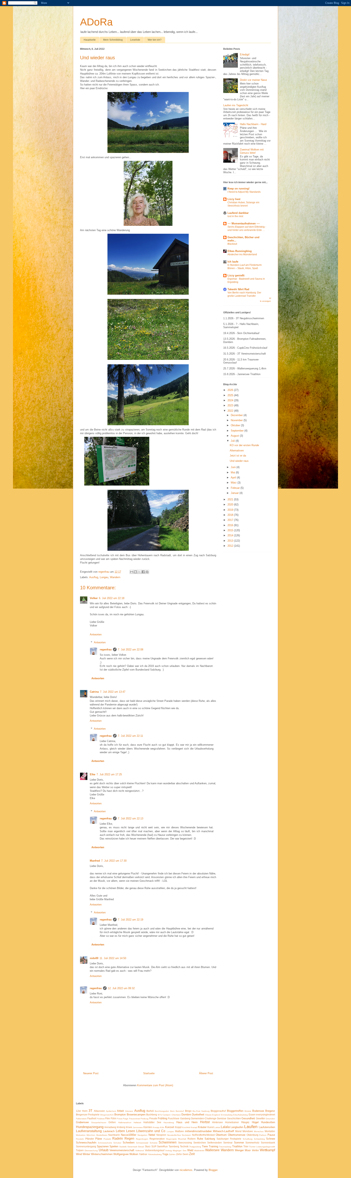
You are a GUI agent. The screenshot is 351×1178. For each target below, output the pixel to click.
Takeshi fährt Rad (238, 289)
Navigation (142, 1135)
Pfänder (89, 1138)
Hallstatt (137, 1122)
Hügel (255, 1122)
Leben (120, 1131)
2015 (231, 530)
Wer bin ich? (154, 39)
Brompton (120, 1114)
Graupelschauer (98, 1122)
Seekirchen (199, 1142)
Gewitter (260, 1118)
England (216, 1115)
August (235, 435)
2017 (231, 519)
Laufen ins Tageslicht (235, 105)
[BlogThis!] (135, 572)
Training (213, 1146)
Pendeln (80, 1139)
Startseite (149, 1073)
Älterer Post (206, 1073)
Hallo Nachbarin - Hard (253, 124)
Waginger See (179, 1150)
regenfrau (106, 649)
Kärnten (147, 1127)
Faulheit (91, 1118)
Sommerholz (252, 1142)
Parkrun (262, 1135)
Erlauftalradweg (240, 1115)
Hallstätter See (152, 1122)
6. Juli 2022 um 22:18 (111, 598)
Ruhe (200, 1138)
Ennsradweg (227, 1115)
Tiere (205, 1146)
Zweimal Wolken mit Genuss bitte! (252, 151)
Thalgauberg (195, 1147)
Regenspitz (171, 1139)
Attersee (129, 1111)
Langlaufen (237, 1127)
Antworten (96, 634)
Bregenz (270, 1110)
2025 (231, 395)
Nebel (151, 1134)
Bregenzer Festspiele (88, 1114)
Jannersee (138, 1127)
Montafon (270, 1131)
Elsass (208, 1115)
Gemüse (221, 1118)
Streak (141, 1147)
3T (90, 1110)
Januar (235, 492)
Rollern (191, 1138)
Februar (235, 487)
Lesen (130, 1131)
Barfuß (150, 1111)
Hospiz (245, 1122)
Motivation (81, 1135)
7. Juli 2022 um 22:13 (130, 818)
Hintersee (217, 1122)
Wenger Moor (243, 1150)
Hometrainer (232, 1122)
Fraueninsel (134, 1118)
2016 (231, 525)
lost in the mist (235, 216)
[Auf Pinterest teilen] (147, 572)
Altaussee (99, 1111)
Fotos (119, 1118)
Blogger (213, 1170)
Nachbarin (114, 1135)
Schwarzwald (142, 1143)
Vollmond (139, 1150)
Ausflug (93, 577)
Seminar (228, 1142)
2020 (231, 504)
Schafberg (247, 1139)
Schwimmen (168, 1142)
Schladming (259, 1139)
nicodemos (186, 1170)
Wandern (115, 577)
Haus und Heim (187, 1122)
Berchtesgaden (162, 1111)
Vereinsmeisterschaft (121, 1150)
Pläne (98, 1138)
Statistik (123, 1147)
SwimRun (162, 1146)
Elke (92, 774)
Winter (86, 1154)
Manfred (95, 860)
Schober (117, 1143)
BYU (160, 1115)
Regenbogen (142, 1139)
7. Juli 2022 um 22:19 (130, 919)
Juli (233, 440)
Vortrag (168, 1150)
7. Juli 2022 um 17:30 (114, 860)
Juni (233, 467)
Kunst (210, 1127)
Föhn (113, 1118)
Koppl (178, 1127)
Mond (238, 1131)
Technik (184, 1146)
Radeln (117, 1138)
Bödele (248, 1111)
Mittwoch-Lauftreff (223, 1131)
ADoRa (96, 22)
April (234, 477)
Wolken (133, 1154)
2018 (231, 514)
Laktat (217, 1127)
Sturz (148, 1146)
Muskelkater (101, 1135)
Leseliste (135, 39)
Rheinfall (182, 1139)
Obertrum (221, 1134)
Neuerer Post (91, 1073)
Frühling (162, 1118)
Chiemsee (176, 1115)
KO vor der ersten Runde (244, 445)
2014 (231, 535)
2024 (231, 400)
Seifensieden (214, 1142)
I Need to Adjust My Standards (244, 191)
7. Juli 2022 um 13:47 (112, 691)
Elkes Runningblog (240, 251)
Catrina (94, 691)
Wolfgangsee (121, 1154)
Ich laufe (233, 261)
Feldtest (101, 1118)
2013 (231, 540)
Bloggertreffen (235, 1110)
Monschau (259, 1131)
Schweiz (153, 1143)
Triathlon (237, 1146)
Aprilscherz (111, 1111)
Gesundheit (248, 1118)
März (234, 482)
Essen (252, 1114)
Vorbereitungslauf (154, 1150)
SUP (153, 1146)
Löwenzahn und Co (150, 1131)
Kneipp (156, 1127)
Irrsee (129, 1127)
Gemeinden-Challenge (203, 1118)
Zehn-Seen (182, 1154)
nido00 (94, 958)
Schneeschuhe (105, 1143)
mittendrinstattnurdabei (198, 1131)
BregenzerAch (107, 1115)
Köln (162, 1127)
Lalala (225, 1127)
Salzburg (210, 1138)
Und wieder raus (239, 460)
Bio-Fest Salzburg (201, 1111)
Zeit (192, 1154)
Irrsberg (121, 1127)
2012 (231, 545)
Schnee (270, 1138)
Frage (125, 1118)
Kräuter (202, 1127)
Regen (129, 1138)
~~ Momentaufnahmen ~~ (244, 223)
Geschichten (234, 1118)
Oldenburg (252, 1135)
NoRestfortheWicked (203, 1135)
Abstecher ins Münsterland (242, 254)
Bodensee (258, 1110)
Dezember (237, 415)
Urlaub (103, 1150)
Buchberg (151, 1114)
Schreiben (128, 1142)
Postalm (107, 1139)
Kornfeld (186, 1127)
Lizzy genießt (236, 275)
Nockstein (186, 1135)
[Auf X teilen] (139, 572)
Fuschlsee (173, 1118)
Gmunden (270, 1118)
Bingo (188, 1111)
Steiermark (132, 1147)
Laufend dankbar (238, 212)
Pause (271, 1134)
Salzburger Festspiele (229, 1138)
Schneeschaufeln (86, 1142)
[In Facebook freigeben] (143, 572)
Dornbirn (186, 1114)
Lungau (104, 577)
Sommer (239, 1142)
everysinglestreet (265, 1114)
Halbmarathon (124, 1122)
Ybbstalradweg (155, 1154)
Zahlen (172, 1154)
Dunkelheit (198, 1114)
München (91, 1135)
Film (107, 1118)
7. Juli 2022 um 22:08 (130, 649)
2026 (231, 390)
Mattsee (179, 1131)
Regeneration (157, 1138)
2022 (231, 410)
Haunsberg (169, 1122)
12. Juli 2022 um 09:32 (121, 988)
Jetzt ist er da (238, 455)
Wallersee (212, 1150)
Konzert (169, 1127)
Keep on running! (238, 188)
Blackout (232, 243)
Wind (79, 1154)
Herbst (205, 1122)
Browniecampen (136, 1114)
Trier (245, 1146)
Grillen (112, 1122)
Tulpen (80, 1150)
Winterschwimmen (102, 1154)
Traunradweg (225, 1147)
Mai (233, 472)
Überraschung (91, 1150)
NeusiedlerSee (174, 1135)
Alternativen (237, 450)
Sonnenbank (268, 1142)
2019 (231, 509)
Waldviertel (199, 1150)
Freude (153, 1118)
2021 (231, 499)
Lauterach (109, 1131)
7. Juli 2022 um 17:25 (109, 774)
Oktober (236, 425)
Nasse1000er (128, 1134)
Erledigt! (245, 54)
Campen (167, 1115)
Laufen (251, 1126)
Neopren (161, 1135)
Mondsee (248, 1131)
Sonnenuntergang (86, 1146)
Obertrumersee (236, 1134)
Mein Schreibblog (113, 39)
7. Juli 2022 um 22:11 (130, 735)
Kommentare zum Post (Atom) (155, 1085)
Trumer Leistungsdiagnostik (262, 1147)
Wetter (255, 1150)
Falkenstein (81, 1118)
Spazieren (103, 1146)
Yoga (165, 1154)
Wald (190, 1150)
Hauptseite (90, 39)
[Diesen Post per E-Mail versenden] (132, 572)
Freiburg (144, 1118)
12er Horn (82, 1111)
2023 (231, 405)
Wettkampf (267, 1150)
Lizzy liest (234, 199)
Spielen (113, 1146)
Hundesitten (268, 1122)
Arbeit (120, 1110)
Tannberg (174, 1146)
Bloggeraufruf (218, 1111)
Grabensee (82, 1122)
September (237, 430)
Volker (94, 598)
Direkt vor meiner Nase (253, 79)
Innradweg (110, 1127)
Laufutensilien (267, 1127)
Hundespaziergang (90, 1127)
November (237, 420)
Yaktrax (143, 1154)
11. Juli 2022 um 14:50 (113, 958)
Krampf (194, 1127)
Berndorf (180, 1111)
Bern (172, 1111)
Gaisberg (185, 1118)
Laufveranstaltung (89, 1131)
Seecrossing (185, 1142)
